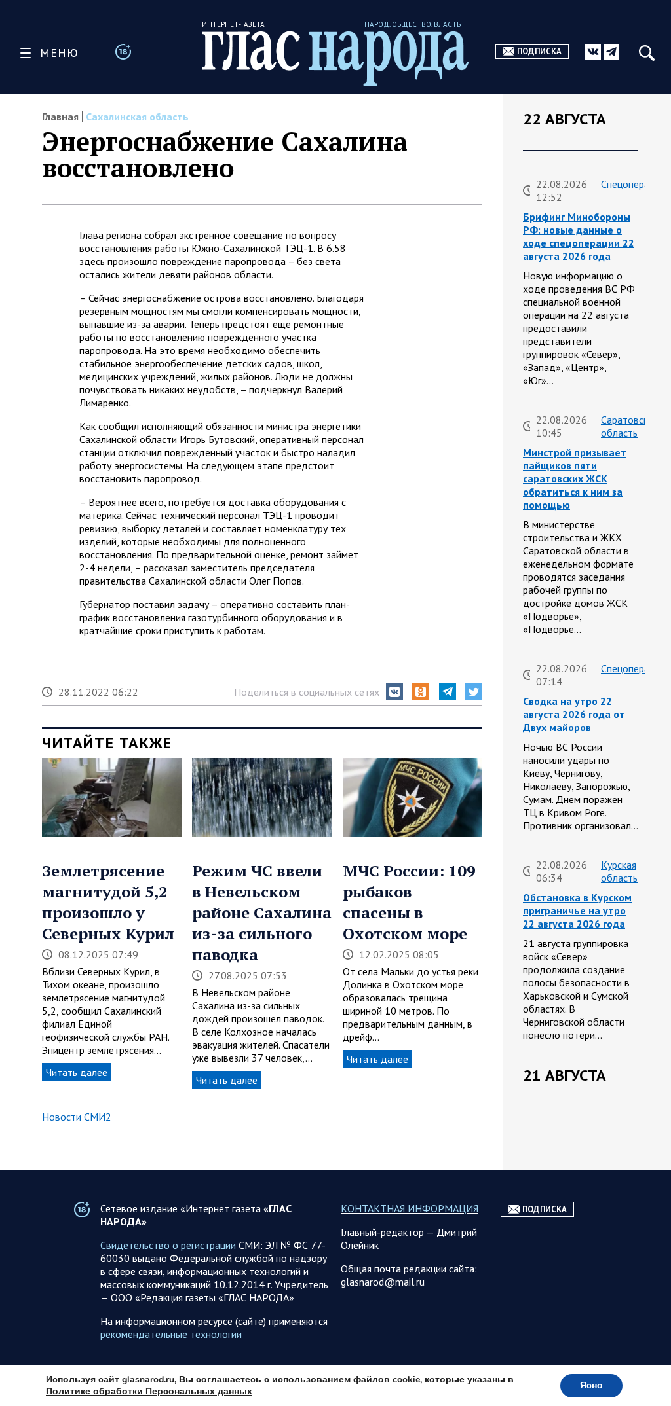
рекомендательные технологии (171, 1334)
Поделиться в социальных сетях (306, 691)
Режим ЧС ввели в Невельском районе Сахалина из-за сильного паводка (262, 912)
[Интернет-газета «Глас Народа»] (335, 58)
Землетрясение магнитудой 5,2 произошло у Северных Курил (108, 902)
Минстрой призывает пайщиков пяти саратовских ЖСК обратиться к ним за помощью (574, 478)
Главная (60, 116)
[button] (394, 691)
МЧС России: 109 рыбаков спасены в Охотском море (409, 902)
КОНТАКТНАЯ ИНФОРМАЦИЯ (409, 1208)
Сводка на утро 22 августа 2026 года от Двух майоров (574, 714)
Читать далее (76, 1072)
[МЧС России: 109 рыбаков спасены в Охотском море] (412, 798)
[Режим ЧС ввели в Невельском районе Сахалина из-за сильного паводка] (262, 798)
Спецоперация (632, 183)
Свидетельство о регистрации (168, 1245)
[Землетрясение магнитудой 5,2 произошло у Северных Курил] (112, 798)
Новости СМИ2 (76, 1116)
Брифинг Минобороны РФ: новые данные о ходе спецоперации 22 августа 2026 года (578, 236)
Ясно (591, 1385)
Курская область (619, 871)
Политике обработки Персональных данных (149, 1391)
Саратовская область (629, 426)
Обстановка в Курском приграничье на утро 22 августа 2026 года (577, 910)
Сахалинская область (137, 116)
